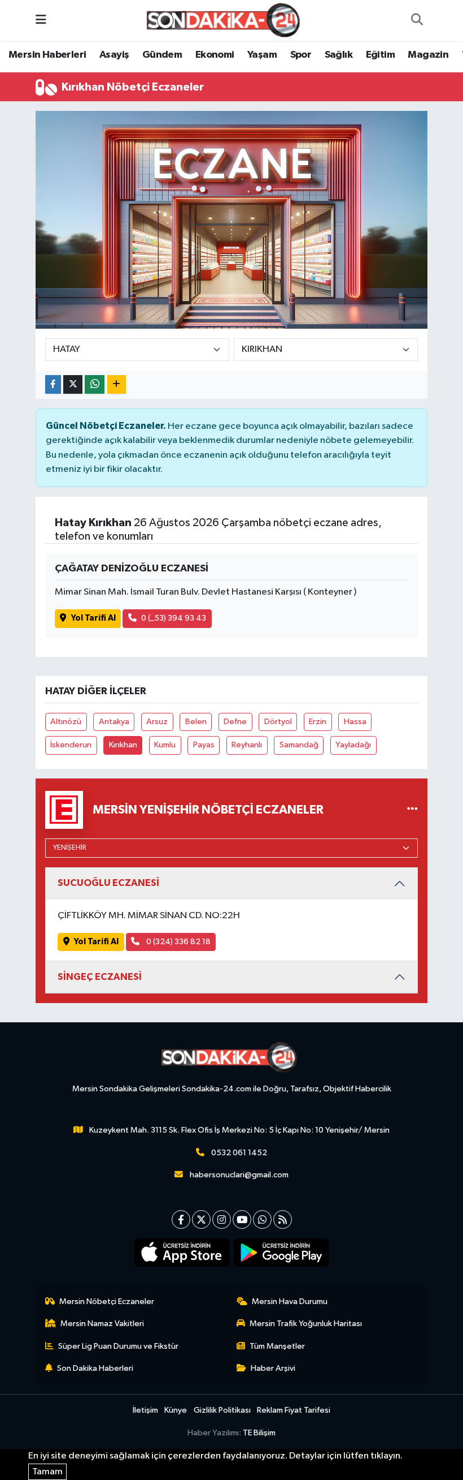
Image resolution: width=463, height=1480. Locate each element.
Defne (235, 721)
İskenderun (70, 745)
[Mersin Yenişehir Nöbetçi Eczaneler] (412, 809)
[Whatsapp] (262, 1219)
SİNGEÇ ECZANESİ (100, 977)
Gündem (162, 55)
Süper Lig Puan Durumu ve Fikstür (118, 1346)
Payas (204, 745)
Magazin (428, 55)
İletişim (145, 1410)
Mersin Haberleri (47, 55)
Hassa (355, 721)
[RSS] (282, 1219)
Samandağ (298, 745)
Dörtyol (278, 721)
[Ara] (416, 20)
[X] (201, 1219)
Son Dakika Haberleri (95, 1368)
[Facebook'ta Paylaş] (53, 384)
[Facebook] (181, 1219)
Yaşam (262, 55)
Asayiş (114, 55)
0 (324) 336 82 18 (178, 941)
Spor (301, 55)
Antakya (114, 721)
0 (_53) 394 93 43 (173, 618)
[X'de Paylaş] (72, 384)
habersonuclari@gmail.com (239, 1175)
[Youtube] (242, 1219)
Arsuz (157, 721)
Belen (196, 721)
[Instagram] (221, 1219)
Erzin (317, 721)
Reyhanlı (246, 745)
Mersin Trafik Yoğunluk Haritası (306, 1323)
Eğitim (380, 55)
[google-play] (281, 1252)
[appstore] (182, 1252)
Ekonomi (214, 55)
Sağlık (338, 55)
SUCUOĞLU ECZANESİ (108, 883)
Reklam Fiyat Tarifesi (293, 1410)
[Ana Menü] (41, 20)
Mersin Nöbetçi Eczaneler (106, 1301)
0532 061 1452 (239, 1152)
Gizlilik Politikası (222, 1410)
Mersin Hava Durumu (289, 1301)
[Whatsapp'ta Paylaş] (94, 384)
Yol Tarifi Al (93, 618)
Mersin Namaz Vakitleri (102, 1323)
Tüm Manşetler (277, 1346)
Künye (175, 1410)
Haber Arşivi (273, 1368)
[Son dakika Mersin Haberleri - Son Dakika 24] (226, 20)
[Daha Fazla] (116, 384)
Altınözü (65, 721)
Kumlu (165, 745)
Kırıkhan (123, 745)
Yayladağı (353, 745)
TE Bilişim (259, 1433)
